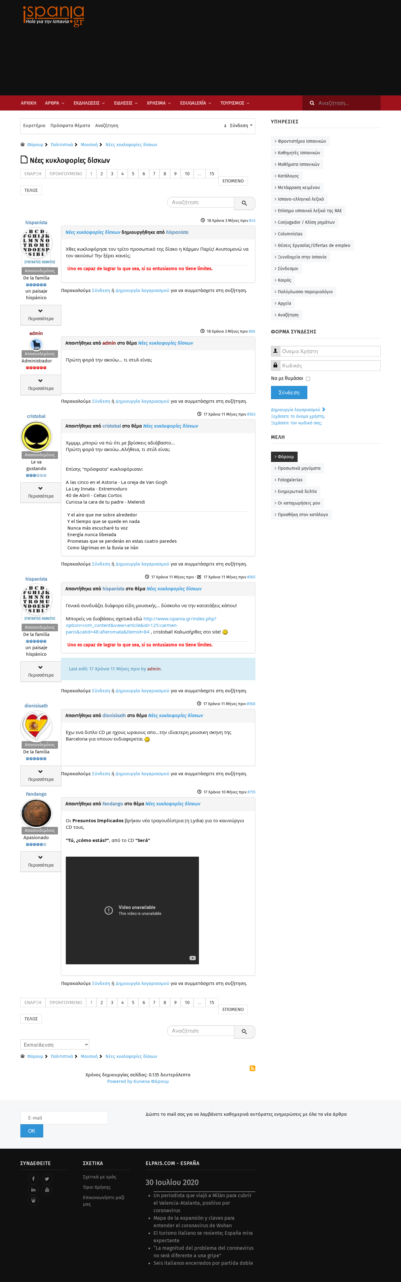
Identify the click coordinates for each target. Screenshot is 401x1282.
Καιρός (284, 280)
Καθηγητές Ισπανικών (299, 153)
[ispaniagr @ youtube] (47, 1189)
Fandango (36, 794)
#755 (251, 792)
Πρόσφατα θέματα (70, 125)
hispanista (36, 222)
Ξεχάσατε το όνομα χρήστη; (298, 416)
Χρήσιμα (156, 103)
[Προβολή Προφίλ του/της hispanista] (36, 241)
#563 (251, 414)
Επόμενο (233, 181)
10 (187, 174)
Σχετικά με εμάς (99, 1177)
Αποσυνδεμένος (40, 271)
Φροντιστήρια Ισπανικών (302, 141)
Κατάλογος (288, 176)
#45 (252, 220)
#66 (252, 331)
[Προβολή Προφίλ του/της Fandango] (36, 812)
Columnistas (290, 234)
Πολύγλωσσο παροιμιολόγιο (305, 292)
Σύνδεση (101, 290)
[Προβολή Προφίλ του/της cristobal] (36, 435)
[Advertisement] (263, 47)
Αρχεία (284, 303)
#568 (251, 703)
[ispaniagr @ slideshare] (33, 1200)
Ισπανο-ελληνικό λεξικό (301, 199)
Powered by (119, 1081)
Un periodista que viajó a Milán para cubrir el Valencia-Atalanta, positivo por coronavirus (203, 1202)
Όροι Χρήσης (97, 1187)
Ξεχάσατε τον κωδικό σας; (296, 423)
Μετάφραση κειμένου (299, 187)
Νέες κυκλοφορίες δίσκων (92, 232)
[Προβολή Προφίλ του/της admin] (36, 343)
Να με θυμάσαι (287, 378)
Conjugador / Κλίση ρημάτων (306, 222)
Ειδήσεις (123, 103)
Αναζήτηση (106, 125)
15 (212, 174)
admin (36, 333)
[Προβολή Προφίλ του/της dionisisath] (36, 725)
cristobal (36, 416)
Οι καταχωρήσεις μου (299, 503)
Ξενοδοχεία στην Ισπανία (302, 257)
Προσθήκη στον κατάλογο (303, 514)
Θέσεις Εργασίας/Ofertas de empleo (314, 245)
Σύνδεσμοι (288, 268)
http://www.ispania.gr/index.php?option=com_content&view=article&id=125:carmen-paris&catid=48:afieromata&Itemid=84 (141, 625)
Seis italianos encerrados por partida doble (203, 1263)
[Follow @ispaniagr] (47, 1179)
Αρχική (28, 103)
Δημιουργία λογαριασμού (142, 290)
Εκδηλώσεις (87, 103)
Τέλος (31, 190)
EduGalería (193, 103)
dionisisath (36, 706)
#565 (251, 577)
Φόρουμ (286, 456)
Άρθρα (52, 103)
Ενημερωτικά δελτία (297, 491)
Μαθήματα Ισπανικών (299, 164)
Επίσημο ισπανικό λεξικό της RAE (310, 210)
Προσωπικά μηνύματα (299, 468)
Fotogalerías (290, 480)
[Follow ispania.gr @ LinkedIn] (33, 1189)
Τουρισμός (232, 103)
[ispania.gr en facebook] (33, 1179)
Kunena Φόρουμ (151, 1081)
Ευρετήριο (34, 125)
